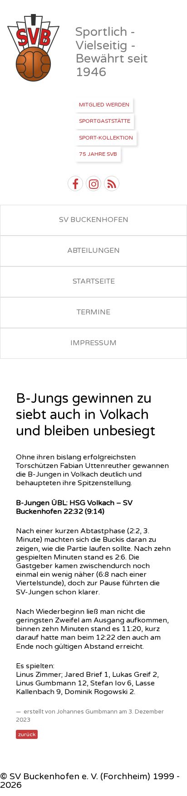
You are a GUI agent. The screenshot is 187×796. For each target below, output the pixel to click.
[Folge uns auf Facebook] (75, 183)
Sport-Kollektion (106, 138)
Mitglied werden (104, 104)
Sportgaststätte (104, 121)
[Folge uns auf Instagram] (93, 183)
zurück (26, 734)
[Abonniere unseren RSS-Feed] (111, 183)
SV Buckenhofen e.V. (34, 48)
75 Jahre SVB (98, 154)
